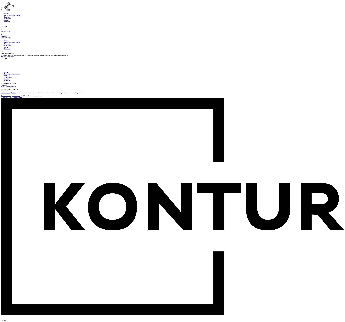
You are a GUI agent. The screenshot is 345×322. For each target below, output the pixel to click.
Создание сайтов (6, 97)
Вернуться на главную (7, 56)
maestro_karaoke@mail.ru (8, 86)
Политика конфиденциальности (10, 96)
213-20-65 (4, 26)
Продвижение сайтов (18, 97)
